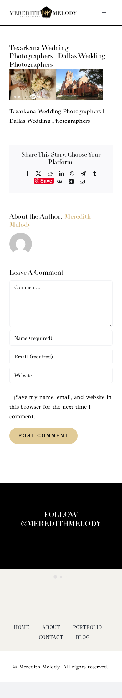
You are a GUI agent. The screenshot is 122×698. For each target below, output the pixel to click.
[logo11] (43, 9)
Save (46, 181)
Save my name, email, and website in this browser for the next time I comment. (60, 407)
